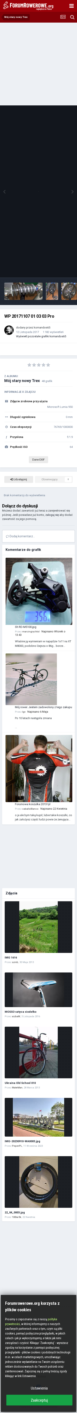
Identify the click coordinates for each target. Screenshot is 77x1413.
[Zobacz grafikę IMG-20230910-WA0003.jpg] (38, 1117)
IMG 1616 (11, 957)
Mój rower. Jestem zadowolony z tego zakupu (43, 707)
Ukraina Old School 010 (20, 1083)
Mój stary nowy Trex (22, 380)
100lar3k (16, 1217)
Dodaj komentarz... (22, 536)
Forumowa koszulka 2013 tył (32, 804)
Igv (23, 711)
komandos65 (42, 327)
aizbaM (16, 1016)
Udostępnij (20, 479)
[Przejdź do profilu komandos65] (9, 330)
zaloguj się (52, 514)
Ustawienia (39, 1388)
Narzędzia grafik (57, 269)
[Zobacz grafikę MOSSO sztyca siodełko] (38, 989)
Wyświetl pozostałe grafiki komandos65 (41, 336)
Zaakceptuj (39, 1400)
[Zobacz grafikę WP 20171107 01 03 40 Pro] (69, 291)
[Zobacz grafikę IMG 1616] (38, 927)
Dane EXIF (38, 459)
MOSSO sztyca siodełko (20, 1011)
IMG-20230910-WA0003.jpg (22, 1141)
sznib (15, 962)
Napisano (37, 711)
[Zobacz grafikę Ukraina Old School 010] (38, 1052)
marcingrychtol (31, 631)
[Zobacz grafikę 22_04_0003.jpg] (38, 1182)
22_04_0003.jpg (15, 1212)
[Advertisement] (38, 63)
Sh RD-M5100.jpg (25, 627)
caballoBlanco (30, 808)
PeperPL (17, 1146)
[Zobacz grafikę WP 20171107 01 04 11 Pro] (23, 291)
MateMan (17, 1087)
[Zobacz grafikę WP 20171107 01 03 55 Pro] (52, 291)
